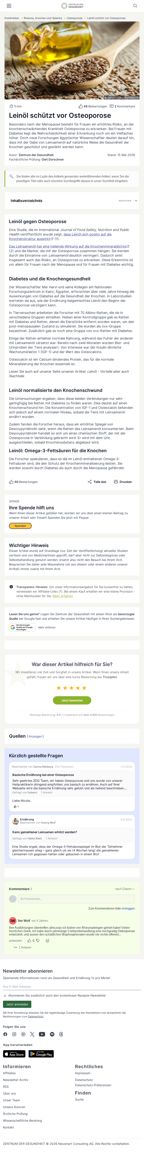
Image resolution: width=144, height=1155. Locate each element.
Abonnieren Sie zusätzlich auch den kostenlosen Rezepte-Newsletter (57, 995)
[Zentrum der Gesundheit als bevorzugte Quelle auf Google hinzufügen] (22, 627)
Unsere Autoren (14, 1107)
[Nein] (37, 941)
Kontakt (8, 1127)
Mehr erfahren (63, 596)
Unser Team (11, 1100)
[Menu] (9, 6)
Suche (79, 1099)
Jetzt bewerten (72, 700)
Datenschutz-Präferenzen (93, 1085)
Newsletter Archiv (15, 1080)
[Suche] (135, 6)
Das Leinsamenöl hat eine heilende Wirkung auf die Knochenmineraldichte (67, 246)
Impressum (82, 1073)
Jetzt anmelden (17, 1004)
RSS (6, 1086)
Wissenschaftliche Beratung (22, 1120)
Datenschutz (36, 1016)
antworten (15, 940)
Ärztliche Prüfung (15, 1114)
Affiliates (9, 1073)
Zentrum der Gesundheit (36, 155)
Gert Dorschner (53, 159)
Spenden (20, 525)
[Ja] (29, 941)
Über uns (9, 1093)
